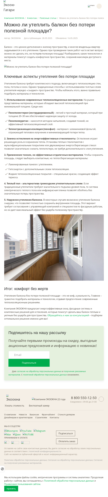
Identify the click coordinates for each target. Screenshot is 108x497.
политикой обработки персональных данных (45, 374)
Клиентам (32, 18)
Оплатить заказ (66, 441)
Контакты (54, 417)
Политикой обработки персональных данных (69, 480)
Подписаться (29, 362)
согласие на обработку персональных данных (39, 371)
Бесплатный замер (39, 405)
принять (11, 488)
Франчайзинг (48, 414)
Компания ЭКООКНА (14, 18)
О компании (10, 414)
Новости (23, 414)
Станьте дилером (66, 414)
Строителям (41, 417)
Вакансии (34, 414)
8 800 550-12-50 (84, 397)
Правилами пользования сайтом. (22, 484)
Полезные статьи (48, 18)
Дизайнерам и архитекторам (18, 417)
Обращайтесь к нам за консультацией (68, 315)
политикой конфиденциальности (45, 451)
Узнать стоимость (14, 405)
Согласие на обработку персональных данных (70, 460)
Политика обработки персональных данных (25, 460)
